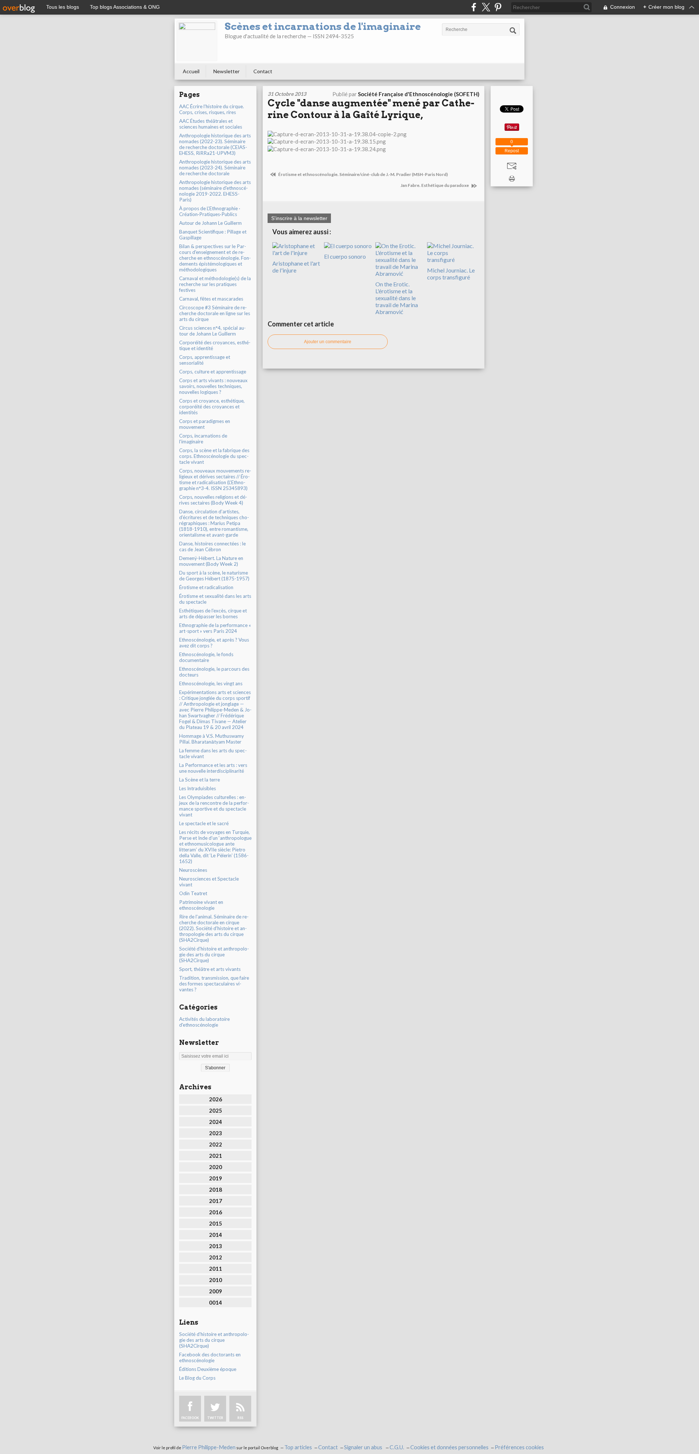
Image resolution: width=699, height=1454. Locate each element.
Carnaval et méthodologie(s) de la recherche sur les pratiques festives (215, 284)
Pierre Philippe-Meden (209, 1447)
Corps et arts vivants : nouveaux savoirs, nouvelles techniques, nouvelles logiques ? (213, 386)
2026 (215, 1099)
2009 (215, 1291)
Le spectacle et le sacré (204, 823)
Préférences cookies (519, 1447)
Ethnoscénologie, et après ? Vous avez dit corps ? (214, 642)
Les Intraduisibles (197, 788)
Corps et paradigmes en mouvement (204, 424)
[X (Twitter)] (485, 7)
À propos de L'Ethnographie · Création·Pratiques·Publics (209, 211)
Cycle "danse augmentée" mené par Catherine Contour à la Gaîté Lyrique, (371, 108)
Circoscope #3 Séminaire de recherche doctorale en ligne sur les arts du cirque (214, 313)
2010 (215, 1280)
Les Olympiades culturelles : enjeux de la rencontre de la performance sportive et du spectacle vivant (214, 806)
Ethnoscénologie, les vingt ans (210, 683)
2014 (215, 1234)
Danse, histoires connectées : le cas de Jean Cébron (212, 546)
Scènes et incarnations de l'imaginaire (323, 26)
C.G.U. (397, 1447)
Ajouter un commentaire (327, 341)
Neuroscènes (193, 870)
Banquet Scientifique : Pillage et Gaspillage (212, 234)
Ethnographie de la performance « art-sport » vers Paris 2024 (215, 628)
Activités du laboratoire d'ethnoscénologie (204, 1022)
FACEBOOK (190, 1418)
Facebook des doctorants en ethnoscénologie (210, 1357)
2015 (215, 1223)
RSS (240, 1418)
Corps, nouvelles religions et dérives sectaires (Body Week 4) (213, 500)
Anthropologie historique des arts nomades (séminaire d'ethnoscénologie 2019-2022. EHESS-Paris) (215, 191)
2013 (215, 1246)
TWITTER (215, 1418)
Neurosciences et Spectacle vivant (209, 881)
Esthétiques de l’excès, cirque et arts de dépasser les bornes (213, 613)
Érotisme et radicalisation (206, 587)
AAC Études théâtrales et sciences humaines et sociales (210, 124)
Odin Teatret (193, 893)
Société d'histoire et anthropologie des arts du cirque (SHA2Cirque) (214, 954)
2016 (215, 1212)
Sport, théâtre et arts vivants (210, 969)
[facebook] (473, 7)
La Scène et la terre (199, 780)
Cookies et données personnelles (449, 1447)
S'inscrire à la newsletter (299, 218)
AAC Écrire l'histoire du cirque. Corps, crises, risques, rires (211, 109)
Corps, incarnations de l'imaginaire (203, 438)
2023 (215, 1133)
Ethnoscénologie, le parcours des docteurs (214, 672)
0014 (215, 1302)
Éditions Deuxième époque (207, 1369)
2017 (215, 1201)
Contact (262, 71)
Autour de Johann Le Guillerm (210, 223)
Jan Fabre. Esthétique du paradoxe (435, 185)
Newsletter (226, 71)
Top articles (298, 1447)
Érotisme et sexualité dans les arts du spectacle (215, 599)
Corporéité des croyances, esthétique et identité (214, 345)
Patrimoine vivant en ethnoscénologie (201, 905)
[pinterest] (497, 7)
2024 (215, 1121)
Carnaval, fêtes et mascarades (211, 299)
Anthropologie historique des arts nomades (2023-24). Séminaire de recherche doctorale (215, 167)
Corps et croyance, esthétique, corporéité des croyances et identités (212, 406)
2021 (215, 1155)
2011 (215, 1268)
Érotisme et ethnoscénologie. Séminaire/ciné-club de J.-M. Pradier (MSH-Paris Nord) (362, 174)
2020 (215, 1167)
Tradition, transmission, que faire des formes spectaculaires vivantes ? (214, 983)
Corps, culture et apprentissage (212, 372)
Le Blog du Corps (197, 1378)
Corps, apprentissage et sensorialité (204, 360)
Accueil (191, 71)
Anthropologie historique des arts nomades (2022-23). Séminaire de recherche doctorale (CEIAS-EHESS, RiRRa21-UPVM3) (215, 144)
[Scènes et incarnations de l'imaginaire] (197, 40)
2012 (215, 1257)
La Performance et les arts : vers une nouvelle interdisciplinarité (213, 768)
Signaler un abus (363, 1447)
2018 (215, 1189)
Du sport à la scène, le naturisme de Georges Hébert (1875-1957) (214, 575)
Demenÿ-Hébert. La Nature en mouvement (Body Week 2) (211, 561)
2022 (215, 1144)
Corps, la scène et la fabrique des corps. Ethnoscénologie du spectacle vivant (214, 456)
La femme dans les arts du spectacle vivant (213, 753)
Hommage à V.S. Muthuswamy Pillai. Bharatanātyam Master (211, 739)
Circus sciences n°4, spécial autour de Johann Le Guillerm (212, 331)
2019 (215, 1178)
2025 (215, 1110)
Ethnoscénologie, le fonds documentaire (206, 657)
